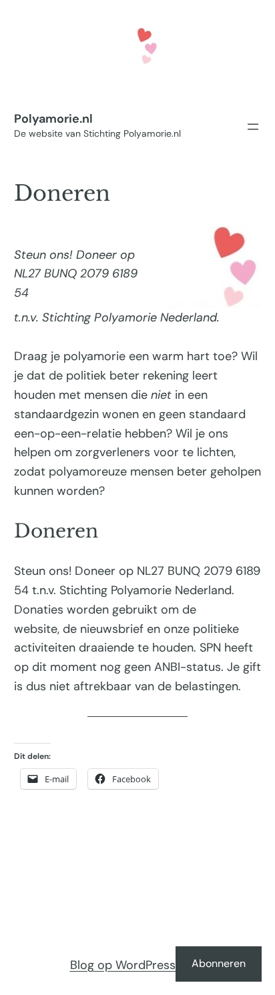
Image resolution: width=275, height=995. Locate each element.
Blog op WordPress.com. (138, 965)
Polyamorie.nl (53, 119)
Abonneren (219, 963)
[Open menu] (253, 127)
